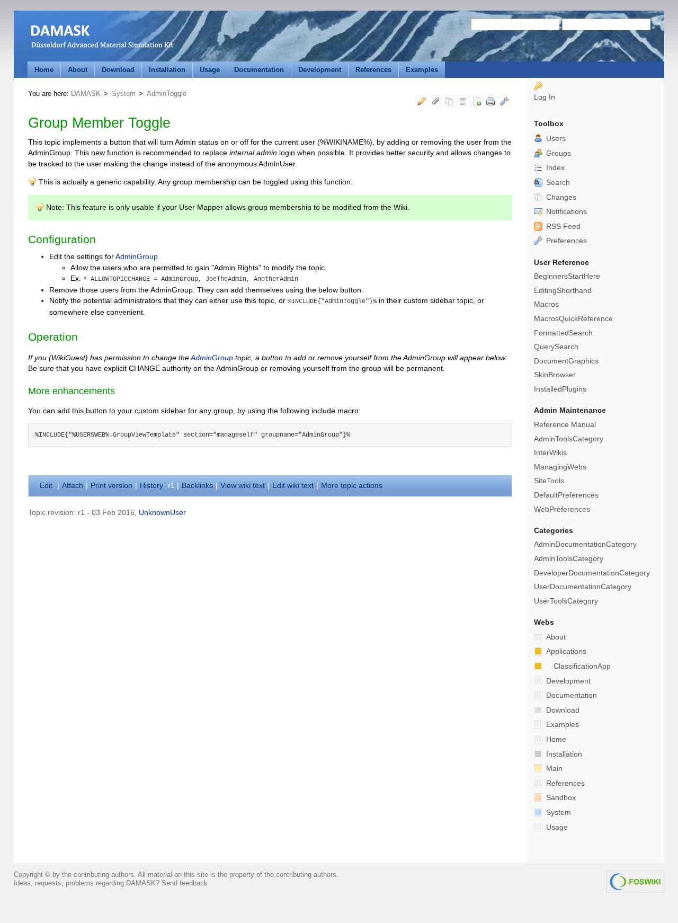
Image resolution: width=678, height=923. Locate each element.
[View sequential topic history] (449, 103)
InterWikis (550, 453)
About (77, 70)
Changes (560, 197)
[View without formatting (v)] (463, 103)
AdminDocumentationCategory (585, 544)
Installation (167, 70)
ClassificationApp (582, 666)
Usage (210, 70)
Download (118, 70)
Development (319, 70)
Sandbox (560, 798)
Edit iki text (293, 486)
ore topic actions (351, 486)
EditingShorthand (563, 291)
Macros (546, 304)
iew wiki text (242, 486)
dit (47, 486)
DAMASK (86, 93)
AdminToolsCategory (568, 439)
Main (553, 769)
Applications (565, 651)
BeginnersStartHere (567, 276)
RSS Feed (562, 226)
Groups (557, 153)
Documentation (259, 70)
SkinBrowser (555, 375)
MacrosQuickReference (573, 319)
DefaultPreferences (566, 495)
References (373, 70)
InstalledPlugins (560, 389)
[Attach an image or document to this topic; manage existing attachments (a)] (435, 103)
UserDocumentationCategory (582, 587)
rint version (111, 486)
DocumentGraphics (566, 361)
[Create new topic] (477, 103)
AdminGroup (136, 257)
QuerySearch (556, 347)
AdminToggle (166, 93)
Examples (422, 70)
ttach (72, 486)
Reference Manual (565, 425)
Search (557, 183)
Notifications (565, 212)
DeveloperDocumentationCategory (592, 573)
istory (151, 486)
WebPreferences (562, 509)
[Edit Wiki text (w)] (421, 103)
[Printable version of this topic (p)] (490, 103)
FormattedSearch (563, 333)
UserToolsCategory (566, 601)
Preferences (565, 241)
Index (554, 168)
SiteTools (549, 481)
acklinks (197, 486)
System (124, 93)
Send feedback (185, 883)
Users (555, 139)
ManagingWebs (560, 467)
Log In (544, 97)
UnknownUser (162, 513)
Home (43, 70)
